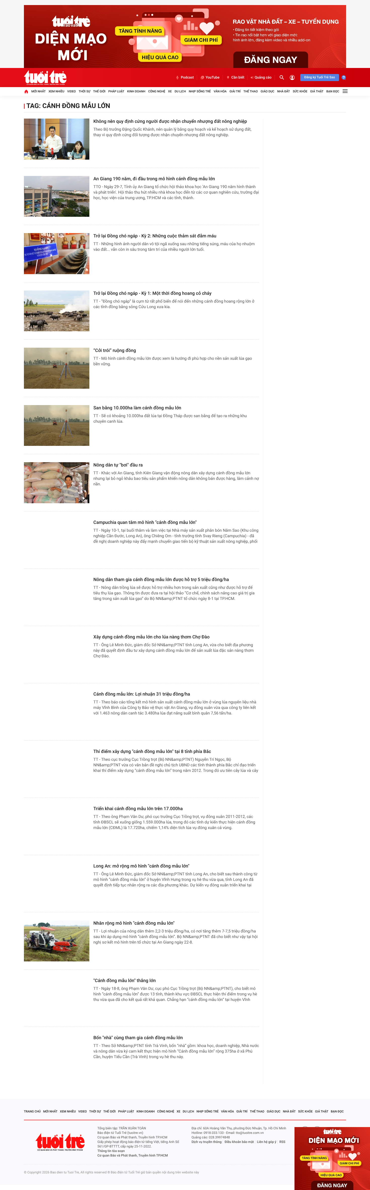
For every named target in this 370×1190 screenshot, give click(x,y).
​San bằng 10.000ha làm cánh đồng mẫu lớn (137, 408)
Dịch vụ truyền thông (206, 1142)
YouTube (212, 78)
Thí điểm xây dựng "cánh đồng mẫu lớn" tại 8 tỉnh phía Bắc (152, 751)
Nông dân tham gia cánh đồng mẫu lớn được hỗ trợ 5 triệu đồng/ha (161, 579)
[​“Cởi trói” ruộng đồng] (56, 368)
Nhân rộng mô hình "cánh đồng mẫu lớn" (134, 923)
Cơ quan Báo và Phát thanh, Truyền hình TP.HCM (132, 1156)
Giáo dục (267, 91)
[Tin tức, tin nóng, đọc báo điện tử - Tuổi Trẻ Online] (45, 77)
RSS (282, 1142)
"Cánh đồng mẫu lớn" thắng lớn (124, 980)
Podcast (187, 78)
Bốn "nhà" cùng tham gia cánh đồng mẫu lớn (138, 1037)
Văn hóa (220, 91)
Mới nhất (38, 91)
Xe (170, 91)
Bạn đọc (332, 91)
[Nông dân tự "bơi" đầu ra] (56, 482)
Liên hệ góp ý (266, 1142)
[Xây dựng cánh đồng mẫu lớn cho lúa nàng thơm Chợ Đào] (56, 654)
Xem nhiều (56, 91)
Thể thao (250, 91)
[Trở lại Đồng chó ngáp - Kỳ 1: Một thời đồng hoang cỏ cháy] (56, 311)
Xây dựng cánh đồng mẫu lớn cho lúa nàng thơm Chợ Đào (151, 637)
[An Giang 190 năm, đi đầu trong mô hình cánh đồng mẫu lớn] (56, 196)
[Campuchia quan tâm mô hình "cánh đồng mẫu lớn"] (56, 540)
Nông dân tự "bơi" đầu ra (118, 465)
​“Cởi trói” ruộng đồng (114, 350)
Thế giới (99, 91)
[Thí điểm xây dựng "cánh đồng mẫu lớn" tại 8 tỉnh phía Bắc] (56, 769)
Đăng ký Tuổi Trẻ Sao (319, 77)
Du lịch (180, 91)
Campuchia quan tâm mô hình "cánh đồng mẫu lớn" (145, 522)
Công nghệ (156, 91)
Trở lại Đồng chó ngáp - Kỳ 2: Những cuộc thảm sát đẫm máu (154, 236)
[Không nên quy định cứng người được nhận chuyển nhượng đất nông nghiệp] (56, 139)
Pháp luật (116, 91)
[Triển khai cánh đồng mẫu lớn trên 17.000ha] (56, 826)
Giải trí (235, 91)
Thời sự (84, 91)
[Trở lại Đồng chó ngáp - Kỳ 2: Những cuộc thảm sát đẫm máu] (56, 253)
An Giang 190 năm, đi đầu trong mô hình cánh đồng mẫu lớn (154, 179)
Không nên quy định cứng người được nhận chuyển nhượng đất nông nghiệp (170, 121)
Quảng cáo (263, 78)
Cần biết (237, 78)
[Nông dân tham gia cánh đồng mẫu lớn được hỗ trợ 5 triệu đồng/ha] (56, 597)
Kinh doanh (136, 91)
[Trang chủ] (26, 91)
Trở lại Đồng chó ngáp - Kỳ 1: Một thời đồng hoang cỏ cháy (152, 293)
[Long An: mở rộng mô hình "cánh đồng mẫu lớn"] (56, 883)
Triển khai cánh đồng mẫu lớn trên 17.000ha (138, 808)
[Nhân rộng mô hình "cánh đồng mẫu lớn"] (56, 940)
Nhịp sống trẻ (200, 91)
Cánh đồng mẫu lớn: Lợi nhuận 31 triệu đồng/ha (141, 694)
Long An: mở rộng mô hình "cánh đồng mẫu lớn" (141, 866)
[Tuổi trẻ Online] (60, 1142)
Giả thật (316, 91)
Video (71, 91)
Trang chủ (32, 1111)
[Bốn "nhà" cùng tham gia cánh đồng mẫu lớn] (56, 1055)
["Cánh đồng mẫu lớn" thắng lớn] (56, 998)
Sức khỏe (300, 91)
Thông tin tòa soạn (111, 1151)
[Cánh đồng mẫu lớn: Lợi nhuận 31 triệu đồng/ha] (56, 711)
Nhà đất (283, 91)
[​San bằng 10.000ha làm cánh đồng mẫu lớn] (56, 425)
